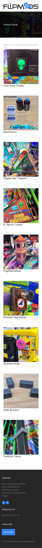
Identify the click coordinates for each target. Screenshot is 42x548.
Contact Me (8, 532)
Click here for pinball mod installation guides (18, 541)
